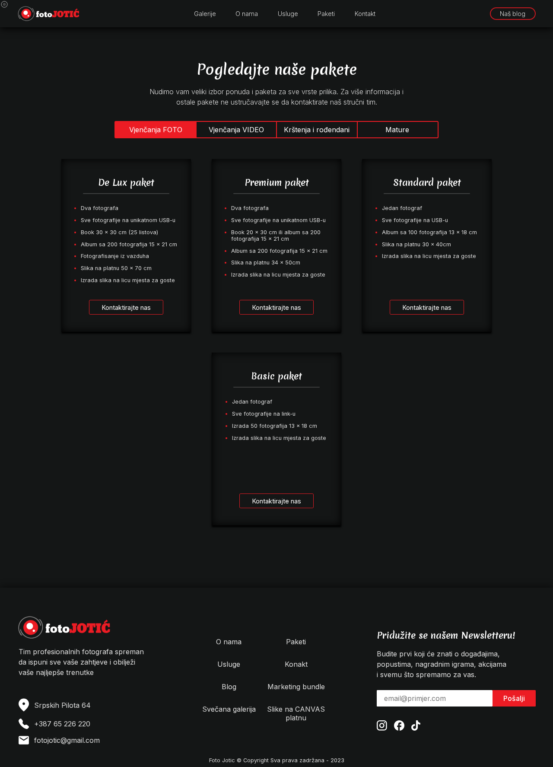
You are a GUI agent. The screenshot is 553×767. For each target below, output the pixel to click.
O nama (246, 13)
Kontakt (365, 13)
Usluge (288, 13)
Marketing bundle (296, 686)
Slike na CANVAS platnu (296, 713)
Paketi (326, 13)
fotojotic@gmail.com (67, 740)
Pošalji (514, 698)
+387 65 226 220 (62, 723)
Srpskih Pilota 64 (62, 705)
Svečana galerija (229, 709)
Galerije (205, 13)
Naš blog (512, 13)
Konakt (296, 664)
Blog (229, 686)
